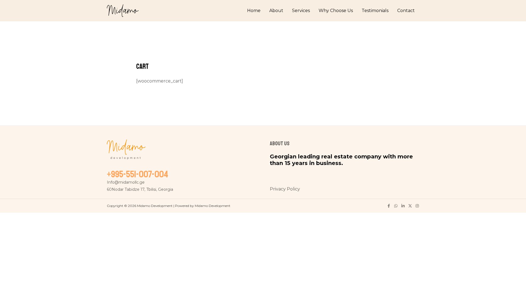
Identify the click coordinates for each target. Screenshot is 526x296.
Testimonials (375, 10)
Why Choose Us (336, 10)
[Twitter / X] (410, 206)
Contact (406, 10)
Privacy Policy (285, 189)
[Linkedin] (403, 206)
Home (254, 10)
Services (301, 10)
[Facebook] (389, 206)
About (276, 10)
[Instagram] (417, 206)
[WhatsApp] (396, 206)
